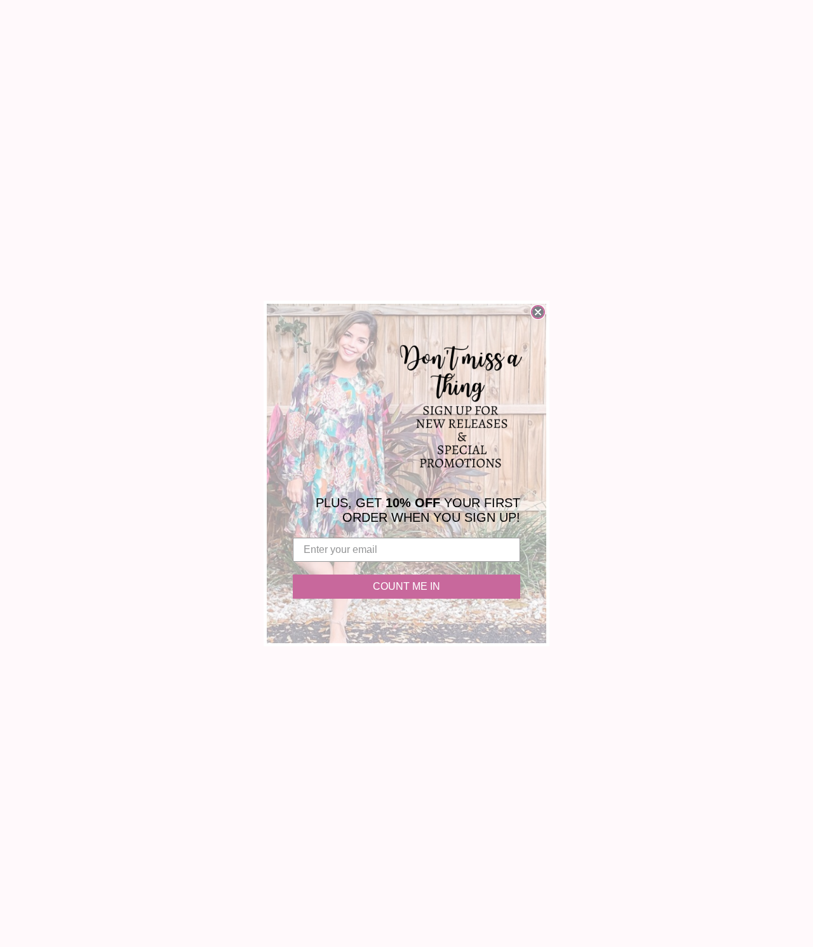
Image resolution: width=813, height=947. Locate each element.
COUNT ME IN (406, 586)
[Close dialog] (538, 312)
